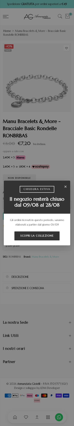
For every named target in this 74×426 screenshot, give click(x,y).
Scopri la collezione (37, 235)
